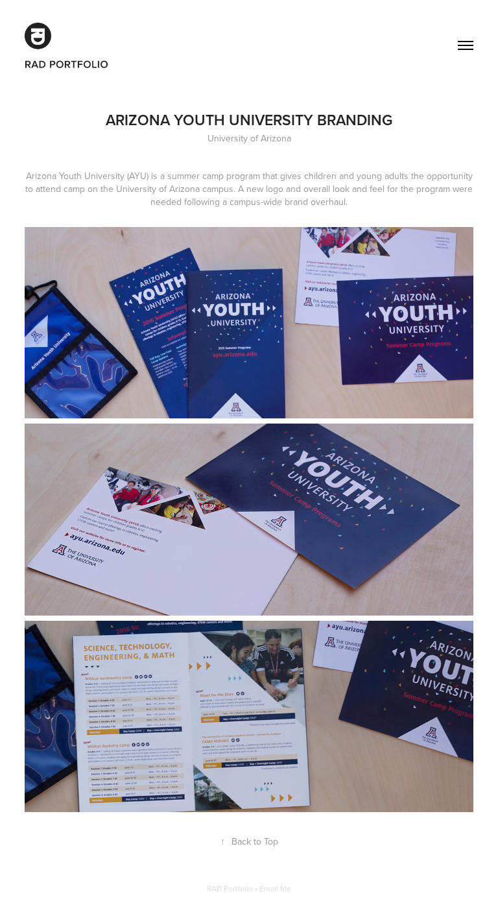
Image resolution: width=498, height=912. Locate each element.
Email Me (275, 888)
